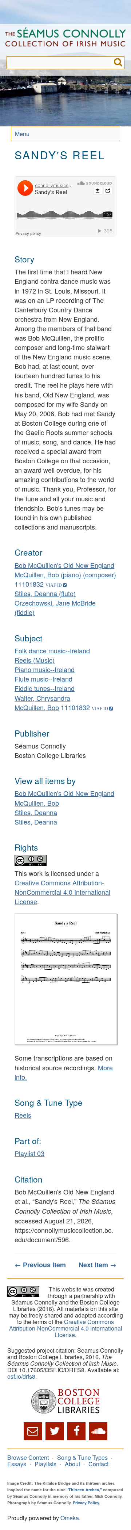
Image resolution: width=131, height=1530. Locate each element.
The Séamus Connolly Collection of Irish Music (65, 40)
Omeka (69, 1518)
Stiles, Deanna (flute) (45, 593)
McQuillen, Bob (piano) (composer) (65, 574)
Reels (23, 1115)
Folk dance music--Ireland (52, 650)
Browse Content (28, 1457)
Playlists (45, 1464)
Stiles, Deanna (36, 812)
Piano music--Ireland (45, 669)
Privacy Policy (86, 1502)
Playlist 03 (29, 1153)
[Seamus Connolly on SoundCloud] (98, 1431)
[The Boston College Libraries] (65, 1401)
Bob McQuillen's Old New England (64, 565)
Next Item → (97, 1264)
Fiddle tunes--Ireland (45, 688)
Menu (22, 134)
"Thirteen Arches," (84, 1489)
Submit (118, 62)
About (72, 1464)
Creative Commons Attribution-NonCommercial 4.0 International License (62, 892)
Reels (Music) (35, 660)
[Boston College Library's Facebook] (76, 1431)
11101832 (29, 584)
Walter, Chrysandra (42, 698)
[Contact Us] (33, 1431)
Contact (98, 1464)
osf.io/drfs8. (22, 1376)
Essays (16, 1464)
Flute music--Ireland (43, 678)
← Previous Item (40, 1264)
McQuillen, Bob (37, 707)
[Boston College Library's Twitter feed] (54, 1431)
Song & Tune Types (82, 1457)
